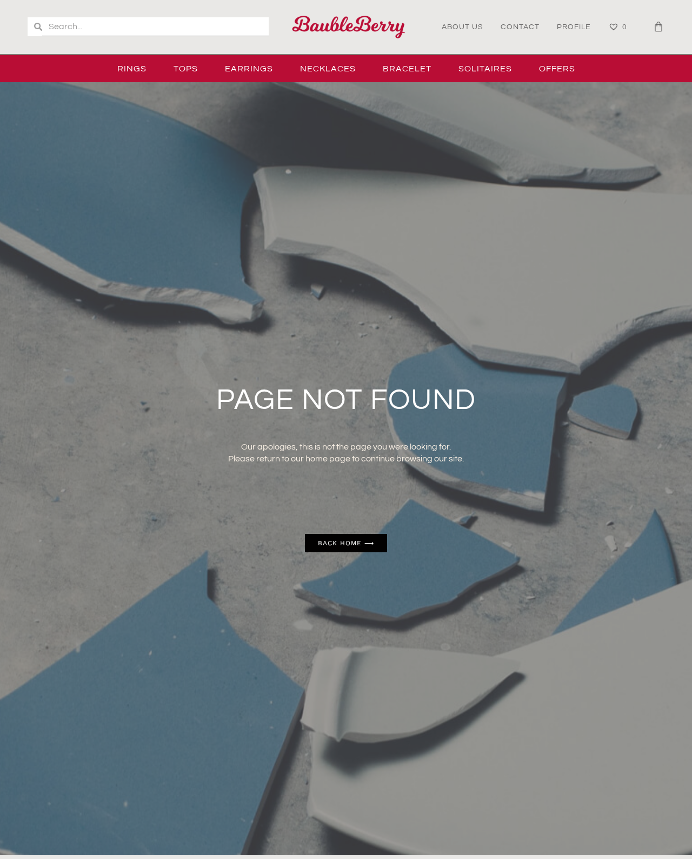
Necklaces (328, 68)
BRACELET (407, 68)
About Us (462, 27)
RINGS (132, 68)
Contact (520, 27)
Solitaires (485, 68)
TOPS (186, 68)
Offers (557, 68)
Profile (574, 27)
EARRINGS (249, 68)
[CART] (658, 26)
